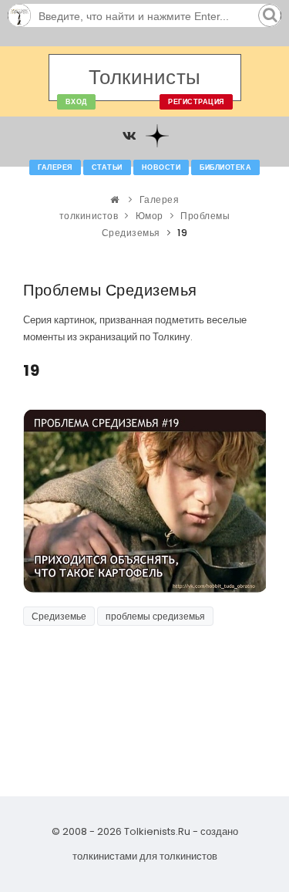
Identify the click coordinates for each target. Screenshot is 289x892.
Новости (161, 167)
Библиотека (225, 167)
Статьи (107, 167)
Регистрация (196, 101)
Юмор (149, 215)
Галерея (55, 167)
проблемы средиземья (155, 616)
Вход (76, 101)
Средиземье (59, 616)
